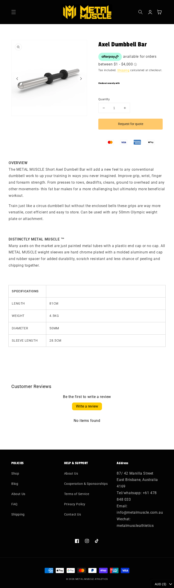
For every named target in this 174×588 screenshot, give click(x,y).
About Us (18, 494)
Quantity (104, 99)
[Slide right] (81, 78)
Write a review (87, 406)
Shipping (123, 70)
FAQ (14, 504)
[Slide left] (17, 78)
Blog (14, 483)
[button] (14, 12)
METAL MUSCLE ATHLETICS (91, 579)
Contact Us (72, 514)
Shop (15, 473)
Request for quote (130, 124)
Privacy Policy (74, 504)
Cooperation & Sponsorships (86, 483)
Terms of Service (76, 494)
